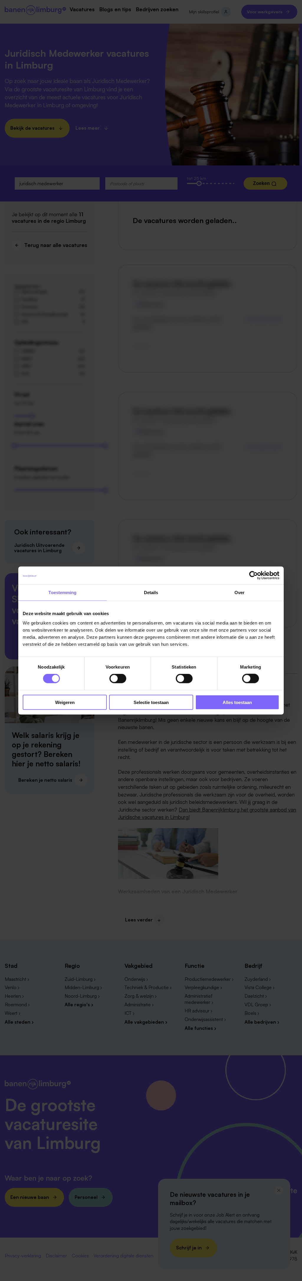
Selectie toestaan (151, 702)
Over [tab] (239, 592)
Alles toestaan (237, 702)
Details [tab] (151, 592)
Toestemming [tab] (62, 592)
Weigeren (65, 702)
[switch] (117, 678)
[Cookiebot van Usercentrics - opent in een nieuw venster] (253, 575)
